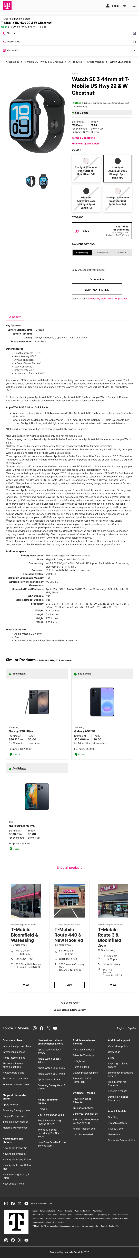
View (26, 984)
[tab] (15, 316)
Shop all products (69, 867)
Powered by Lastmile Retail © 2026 (69, 1252)
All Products (75, 61)
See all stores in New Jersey (70, 1009)
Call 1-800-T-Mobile (97, 290)
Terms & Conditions (83, 137)
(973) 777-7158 (111, 964)
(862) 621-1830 (24, 959)
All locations (12, 61)
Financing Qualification (85, 143)
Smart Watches (95, 61)
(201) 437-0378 (68, 959)
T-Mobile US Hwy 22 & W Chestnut (44, 61)
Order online (97, 279)
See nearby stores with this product (107, 298)
